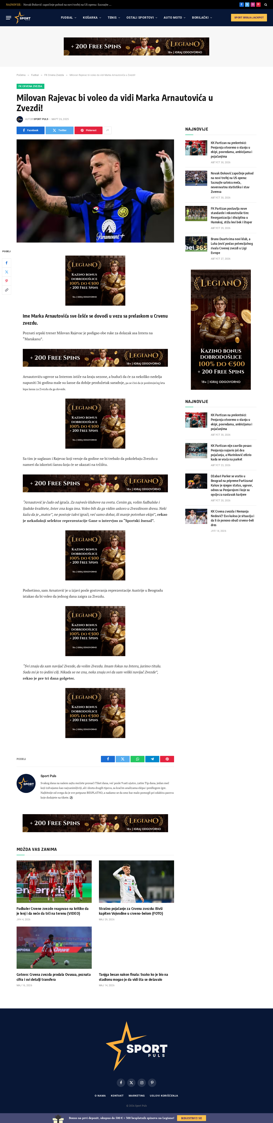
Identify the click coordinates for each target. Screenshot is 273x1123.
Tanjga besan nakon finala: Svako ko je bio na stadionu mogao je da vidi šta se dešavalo (133, 976)
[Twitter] (6, 271)
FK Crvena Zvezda (30, 86)
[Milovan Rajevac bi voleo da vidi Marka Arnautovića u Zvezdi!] (95, 191)
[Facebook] (6, 262)
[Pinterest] (6, 280)
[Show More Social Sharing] (108, 130)
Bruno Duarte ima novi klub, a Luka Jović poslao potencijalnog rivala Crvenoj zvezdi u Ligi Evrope (232, 246)
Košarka (90, 17)
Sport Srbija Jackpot (249, 17)
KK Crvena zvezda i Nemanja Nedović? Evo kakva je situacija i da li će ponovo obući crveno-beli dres (232, 518)
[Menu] (8, 17)
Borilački (200, 17)
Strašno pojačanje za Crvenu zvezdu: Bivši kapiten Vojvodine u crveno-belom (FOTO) (131, 911)
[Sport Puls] (22, 17)
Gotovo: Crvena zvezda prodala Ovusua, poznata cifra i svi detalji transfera (54, 976)
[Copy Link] (6, 289)
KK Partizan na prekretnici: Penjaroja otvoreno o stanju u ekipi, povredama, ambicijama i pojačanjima (231, 150)
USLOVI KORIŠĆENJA (164, 1095)
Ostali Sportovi (140, 17)
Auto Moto (173, 17)
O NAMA (100, 1095)
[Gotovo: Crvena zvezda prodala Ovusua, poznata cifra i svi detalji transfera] (54, 948)
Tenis (112, 17)
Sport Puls (41, 119)
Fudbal (67, 17)
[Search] (265, 4)
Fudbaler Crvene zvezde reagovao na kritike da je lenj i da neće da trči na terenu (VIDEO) (53, 911)
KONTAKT (117, 1095)
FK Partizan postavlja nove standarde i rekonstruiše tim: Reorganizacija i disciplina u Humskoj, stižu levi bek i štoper (68, 4)
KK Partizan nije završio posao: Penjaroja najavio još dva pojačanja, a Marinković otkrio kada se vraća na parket (231, 452)
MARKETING (137, 1095)
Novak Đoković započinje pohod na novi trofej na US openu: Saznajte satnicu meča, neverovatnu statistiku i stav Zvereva (232, 182)
